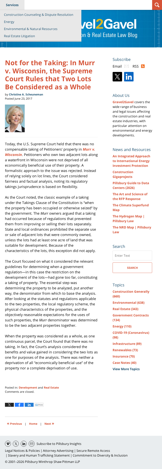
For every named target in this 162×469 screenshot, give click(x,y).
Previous (14, 423)
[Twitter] (117, 76)
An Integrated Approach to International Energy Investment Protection (131, 161)
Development (28, 387)
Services (12, 5)
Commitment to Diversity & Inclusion (100, 455)
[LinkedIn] (129, 76)
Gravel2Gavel (123, 102)
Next (49, 423)
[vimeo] (8, 444)
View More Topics (126, 369)
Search (132, 268)
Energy (9, 22)
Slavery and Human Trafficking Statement (39, 455)
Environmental (128, 302)
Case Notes (124, 362)
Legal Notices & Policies (22, 450)
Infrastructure (127, 344)
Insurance (124, 356)
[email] (32, 444)
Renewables (125, 350)
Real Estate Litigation (19, 36)
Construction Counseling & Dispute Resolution (38, 14)
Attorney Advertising (58, 450)
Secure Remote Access (93, 450)
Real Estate (51, 387)
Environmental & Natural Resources (30, 29)
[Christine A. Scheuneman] (16, 118)
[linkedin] (24, 444)
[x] (16, 444)
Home (33, 424)
